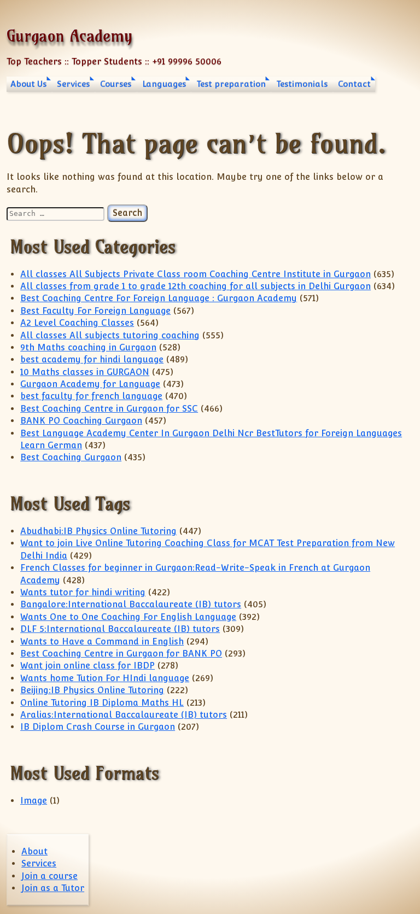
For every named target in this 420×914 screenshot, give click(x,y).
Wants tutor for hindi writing (82, 592)
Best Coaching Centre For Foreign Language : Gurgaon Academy (158, 298)
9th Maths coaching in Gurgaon (88, 347)
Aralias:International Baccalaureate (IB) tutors (123, 715)
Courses (115, 84)
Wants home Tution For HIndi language (104, 678)
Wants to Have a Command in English (102, 641)
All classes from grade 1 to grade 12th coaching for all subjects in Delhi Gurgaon (195, 286)
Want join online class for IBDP (87, 665)
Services (73, 84)
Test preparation (231, 84)
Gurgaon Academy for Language (90, 384)
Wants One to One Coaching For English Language (128, 617)
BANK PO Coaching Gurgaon (81, 420)
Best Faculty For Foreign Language (95, 311)
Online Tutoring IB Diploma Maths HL (102, 703)
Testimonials (302, 84)
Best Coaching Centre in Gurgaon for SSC (109, 408)
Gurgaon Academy (69, 36)
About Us (28, 84)
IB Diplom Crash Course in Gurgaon (97, 727)
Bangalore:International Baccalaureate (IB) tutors (130, 604)
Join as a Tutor (52, 888)
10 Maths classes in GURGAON (84, 372)
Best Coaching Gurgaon (70, 457)
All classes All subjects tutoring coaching (110, 335)
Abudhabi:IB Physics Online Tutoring (98, 531)
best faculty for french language (91, 396)
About (34, 851)
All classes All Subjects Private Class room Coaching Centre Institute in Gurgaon (195, 274)
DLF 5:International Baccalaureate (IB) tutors (120, 629)
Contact (354, 84)
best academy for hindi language (92, 359)
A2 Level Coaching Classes (77, 323)
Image (33, 800)
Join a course (49, 876)
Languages (164, 84)
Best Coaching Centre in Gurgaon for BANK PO (121, 653)
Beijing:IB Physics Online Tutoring (92, 690)
